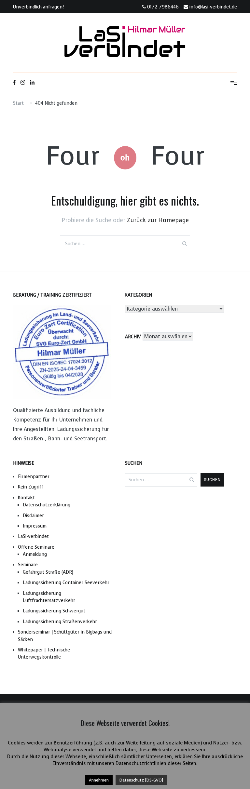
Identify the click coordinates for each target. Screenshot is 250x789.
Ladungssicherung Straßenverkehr (60, 622)
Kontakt (26, 498)
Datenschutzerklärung (46, 505)
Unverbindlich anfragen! (38, 7)
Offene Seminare (36, 547)
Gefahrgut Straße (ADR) (48, 572)
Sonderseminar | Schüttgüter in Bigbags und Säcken (65, 635)
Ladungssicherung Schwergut (54, 611)
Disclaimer (33, 516)
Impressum (35, 526)
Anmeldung (35, 554)
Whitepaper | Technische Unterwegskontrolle (44, 653)
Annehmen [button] (99, 780)
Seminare (28, 565)
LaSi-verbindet (33, 536)
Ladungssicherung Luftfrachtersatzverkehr (49, 597)
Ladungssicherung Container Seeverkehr (66, 583)
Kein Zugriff (30, 487)
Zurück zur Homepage (158, 220)
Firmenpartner (33, 477)
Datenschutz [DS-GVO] (141, 780)
